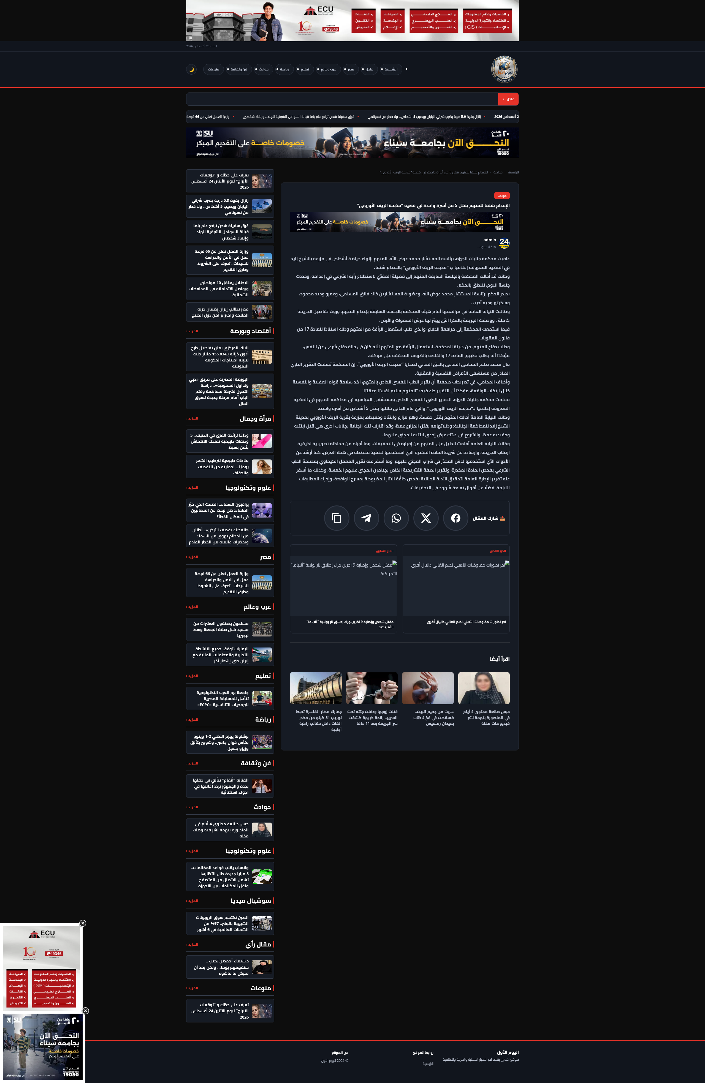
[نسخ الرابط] (336, 518)
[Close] (82, 923)
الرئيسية (391, 69)
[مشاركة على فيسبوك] (455, 518)
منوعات (213, 69)
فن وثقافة (239, 69)
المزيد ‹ (192, 331)
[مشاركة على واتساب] (396, 518)
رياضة (284, 69)
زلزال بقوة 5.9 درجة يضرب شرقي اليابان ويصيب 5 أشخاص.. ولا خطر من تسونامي (443, 116)
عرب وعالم (328, 69)
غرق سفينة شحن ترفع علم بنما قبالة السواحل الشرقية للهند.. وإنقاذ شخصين (317, 116)
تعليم (305, 69)
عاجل (369, 69)
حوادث (264, 69)
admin (490, 239)
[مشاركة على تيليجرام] (366, 518)
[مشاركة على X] (426, 518)
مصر (351, 69)
